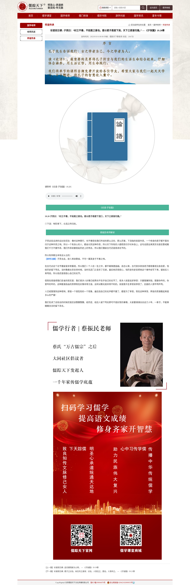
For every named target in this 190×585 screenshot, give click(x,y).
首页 (30, 15)
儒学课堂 (46, 15)
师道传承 (31, 38)
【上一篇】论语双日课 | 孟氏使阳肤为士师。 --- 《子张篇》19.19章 (72, 567)
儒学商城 (166, 8)
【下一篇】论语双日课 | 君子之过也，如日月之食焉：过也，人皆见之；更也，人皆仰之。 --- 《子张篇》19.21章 (90, 571)
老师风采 (31, 32)
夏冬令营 (157, 15)
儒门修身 (83, 15)
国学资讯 (138, 15)
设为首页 (153, 8)
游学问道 (120, 15)
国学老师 (65, 15)
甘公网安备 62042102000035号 (121, 582)
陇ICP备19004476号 (97, 582)
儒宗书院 (102, 15)
